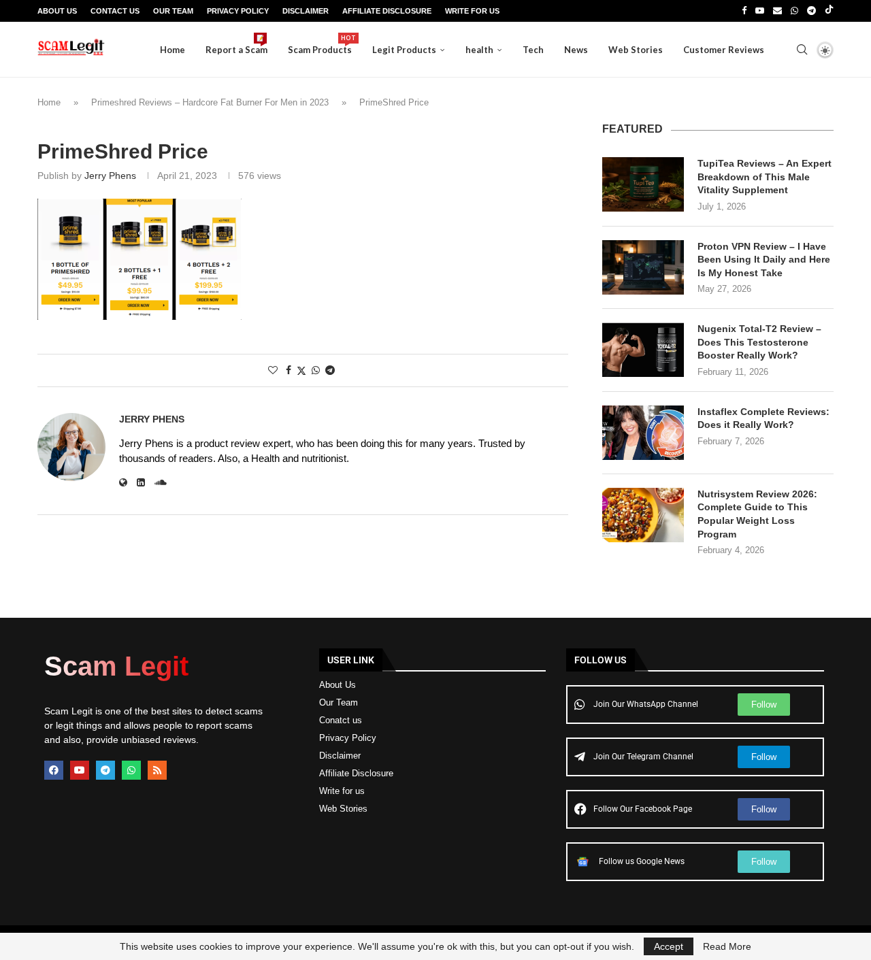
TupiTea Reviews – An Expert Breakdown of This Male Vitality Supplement (764, 176)
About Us (57, 11)
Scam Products (320, 44)
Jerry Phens (110, 175)
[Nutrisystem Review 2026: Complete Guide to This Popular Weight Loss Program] (643, 515)
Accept (668, 946)
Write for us (342, 791)
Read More (727, 946)
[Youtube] (759, 11)
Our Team (173, 11)
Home (172, 49)
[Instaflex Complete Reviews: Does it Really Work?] (643, 432)
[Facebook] (744, 11)
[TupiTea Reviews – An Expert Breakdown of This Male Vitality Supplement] (643, 184)
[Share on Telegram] (330, 370)
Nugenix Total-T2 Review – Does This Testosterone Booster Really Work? (759, 342)
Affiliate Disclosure (386, 11)
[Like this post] (273, 370)
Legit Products (404, 49)
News (576, 49)
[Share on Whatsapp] (316, 370)
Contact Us (115, 11)
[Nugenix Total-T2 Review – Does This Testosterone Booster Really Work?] (643, 349)
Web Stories (635, 49)
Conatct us (340, 720)
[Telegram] (811, 11)
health (479, 49)
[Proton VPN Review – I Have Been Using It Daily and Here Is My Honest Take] (643, 267)
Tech (533, 49)
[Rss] (157, 770)
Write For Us (472, 11)
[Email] (777, 11)
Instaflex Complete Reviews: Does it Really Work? (763, 418)
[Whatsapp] (794, 11)
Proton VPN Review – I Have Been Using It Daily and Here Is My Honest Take (763, 259)
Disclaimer (305, 11)
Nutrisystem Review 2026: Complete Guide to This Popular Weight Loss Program (757, 514)
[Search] (801, 49)
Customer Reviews (723, 49)
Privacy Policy (238, 11)
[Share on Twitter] (301, 370)
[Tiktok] (829, 11)
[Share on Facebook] (288, 370)
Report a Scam (236, 44)
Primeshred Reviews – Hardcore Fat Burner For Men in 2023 (210, 102)
